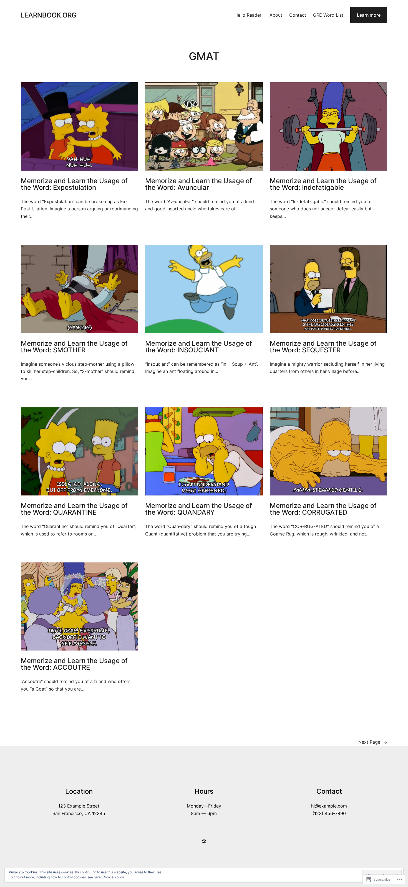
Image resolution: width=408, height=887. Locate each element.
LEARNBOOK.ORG (49, 15)
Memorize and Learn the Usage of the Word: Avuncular (198, 184)
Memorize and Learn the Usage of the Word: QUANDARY (198, 509)
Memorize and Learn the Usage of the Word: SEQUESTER (323, 346)
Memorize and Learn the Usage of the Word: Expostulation (74, 184)
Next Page (372, 742)
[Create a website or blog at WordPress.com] (204, 841)
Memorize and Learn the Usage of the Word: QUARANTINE (74, 509)
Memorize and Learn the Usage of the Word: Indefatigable (323, 184)
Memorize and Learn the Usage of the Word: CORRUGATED (323, 509)
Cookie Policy (113, 877)
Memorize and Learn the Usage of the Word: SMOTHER (74, 346)
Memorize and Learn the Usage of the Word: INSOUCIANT (198, 346)
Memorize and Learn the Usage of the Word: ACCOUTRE (74, 664)
